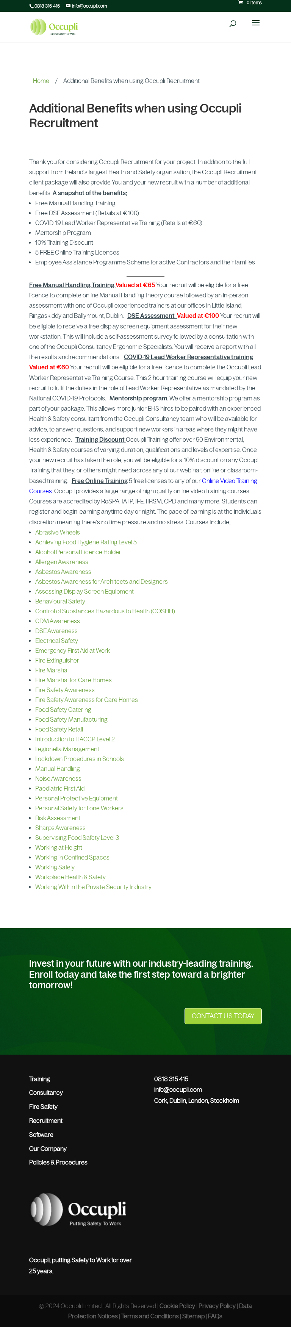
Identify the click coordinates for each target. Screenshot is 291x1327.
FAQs (215, 1316)
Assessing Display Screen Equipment (84, 591)
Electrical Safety (56, 640)
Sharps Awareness (60, 827)
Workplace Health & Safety (70, 877)
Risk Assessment (57, 817)
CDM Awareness (57, 620)
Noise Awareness (58, 778)
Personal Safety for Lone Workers (79, 808)
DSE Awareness (56, 630)
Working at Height (58, 847)
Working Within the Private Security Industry (93, 886)
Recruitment (46, 1120)
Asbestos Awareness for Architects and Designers (101, 581)
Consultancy (46, 1092)
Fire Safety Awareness (65, 689)
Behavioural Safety (60, 601)
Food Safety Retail (59, 729)
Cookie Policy (177, 1305)
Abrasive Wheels (57, 532)
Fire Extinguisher (57, 660)
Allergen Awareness (61, 561)
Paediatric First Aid (59, 788)
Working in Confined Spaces (72, 857)
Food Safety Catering (63, 709)
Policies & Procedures (58, 1162)
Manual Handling (57, 768)
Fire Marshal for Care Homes (73, 680)
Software (41, 1134)
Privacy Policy (217, 1305)
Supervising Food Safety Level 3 (77, 837)
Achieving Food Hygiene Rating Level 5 (86, 542)
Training (39, 1078)
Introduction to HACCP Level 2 (75, 739)
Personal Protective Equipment (76, 798)
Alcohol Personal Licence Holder (78, 552)
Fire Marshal (52, 670)
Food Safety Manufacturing (71, 719)
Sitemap (193, 1316)
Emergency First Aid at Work (72, 650)
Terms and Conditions (150, 1316)
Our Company (48, 1148)
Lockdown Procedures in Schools (79, 758)
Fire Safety (43, 1106)
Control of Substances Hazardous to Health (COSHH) (105, 611)
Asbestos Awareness (63, 571)
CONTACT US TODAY (223, 1016)
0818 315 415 (47, 6)
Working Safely (55, 867)
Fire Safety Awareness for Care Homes (86, 699)
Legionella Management (67, 749)
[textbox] (145, 235)
